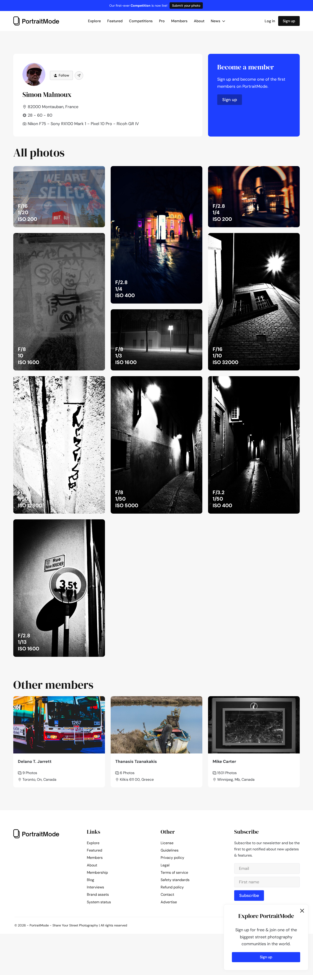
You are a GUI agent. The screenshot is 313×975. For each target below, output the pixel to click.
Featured (115, 21)
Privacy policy (172, 857)
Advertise (169, 902)
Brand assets (98, 894)
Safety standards (175, 879)
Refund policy (172, 887)
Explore (94, 21)
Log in (270, 21)
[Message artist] (79, 75)
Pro (162, 21)
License (167, 843)
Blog (90, 879)
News (216, 21)
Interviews (95, 887)
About (199, 21)
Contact (167, 894)
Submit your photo (186, 5)
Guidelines (169, 850)
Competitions (141, 21)
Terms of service (174, 872)
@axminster (90, 171)
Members (179, 21)
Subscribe (249, 895)
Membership (97, 872)
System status (99, 902)
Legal (165, 865)
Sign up (289, 21)
